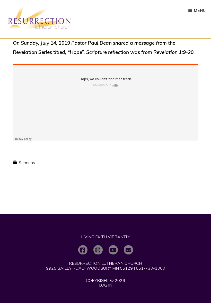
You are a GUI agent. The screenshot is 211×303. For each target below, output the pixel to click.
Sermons (27, 162)
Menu (200, 10)
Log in (105, 285)
